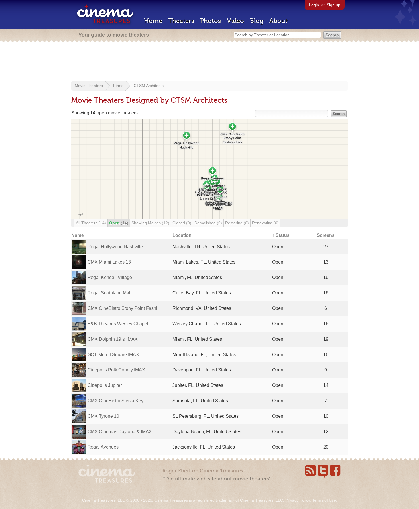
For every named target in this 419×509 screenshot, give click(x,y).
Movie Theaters (89, 85)
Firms (118, 85)
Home (153, 21)
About (278, 21)
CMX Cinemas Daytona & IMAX (120, 431)
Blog (256, 21)
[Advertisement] (209, 62)
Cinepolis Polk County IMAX (116, 369)
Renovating (265, 223)
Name (77, 235)
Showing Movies (150, 223)
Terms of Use (324, 500)
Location (182, 235)
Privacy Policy (297, 500)
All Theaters (91, 223)
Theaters (181, 21)
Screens (326, 235)
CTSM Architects (149, 85)
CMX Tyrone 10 (103, 416)
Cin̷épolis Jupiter (105, 385)
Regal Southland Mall (109, 292)
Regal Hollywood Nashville (115, 246)
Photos (210, 21)
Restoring (237, 223)
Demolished (208, 223)
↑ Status (281, 235)
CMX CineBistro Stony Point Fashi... (124, 308)
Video (235, 21)
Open (118, 223)
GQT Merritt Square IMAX (113, 354)
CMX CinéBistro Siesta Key (115, 400)
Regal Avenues (103, 447)
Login (314, 5)
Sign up (333, 5)
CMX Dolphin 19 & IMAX (113, 339)
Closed (181, 223)
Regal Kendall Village (110, 277)
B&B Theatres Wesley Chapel (118, 323)
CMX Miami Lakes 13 (109, 262)
